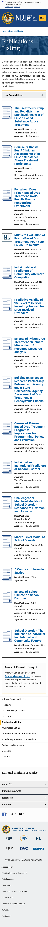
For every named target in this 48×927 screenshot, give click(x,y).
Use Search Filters (14, 95)
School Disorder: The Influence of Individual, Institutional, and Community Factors (30, 635)
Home (4, 31)
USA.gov (5, 910)
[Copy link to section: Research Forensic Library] (35, 667)
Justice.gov (6, 916)
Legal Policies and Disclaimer (14, 891)
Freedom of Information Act (13, 904)
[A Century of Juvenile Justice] (7, 579)
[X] (13, 815)
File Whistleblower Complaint (14, 873)
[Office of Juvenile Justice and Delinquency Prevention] (9, 851)
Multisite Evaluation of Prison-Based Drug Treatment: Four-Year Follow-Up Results (29, 240)
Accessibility (7, 867)
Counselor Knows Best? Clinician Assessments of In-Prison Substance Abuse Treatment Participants (27, 155)
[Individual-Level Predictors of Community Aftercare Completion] (7, 277)
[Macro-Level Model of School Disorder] (7, 547)
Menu (42, 18)
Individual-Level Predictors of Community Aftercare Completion (29, 272)
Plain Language (8, 879)
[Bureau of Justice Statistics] (24, 841)
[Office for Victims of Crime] (24, 850)
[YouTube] (21, 815)
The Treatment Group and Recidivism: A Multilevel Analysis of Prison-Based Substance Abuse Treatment (29, 116)
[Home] (26, 18)
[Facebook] (5, 815)
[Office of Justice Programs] (8, 18)
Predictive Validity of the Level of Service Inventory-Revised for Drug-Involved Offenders (29, 306)
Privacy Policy (7, 885)
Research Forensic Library (17, 676)
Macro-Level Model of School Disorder (29, 538)
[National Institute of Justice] (38, 840)
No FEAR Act (7, 897)
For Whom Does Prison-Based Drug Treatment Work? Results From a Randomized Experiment (27, 198)
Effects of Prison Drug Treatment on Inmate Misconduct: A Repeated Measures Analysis (29, 345)
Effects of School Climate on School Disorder (27, 595)
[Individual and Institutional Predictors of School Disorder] (7, 472)
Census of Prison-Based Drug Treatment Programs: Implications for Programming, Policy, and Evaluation (29, 432)
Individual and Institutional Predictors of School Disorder (30, 466)
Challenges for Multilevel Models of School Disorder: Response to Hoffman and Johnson (29, 504)
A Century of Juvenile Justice (29, 571)
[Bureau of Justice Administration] (9, 840)
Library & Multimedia (15, 31)
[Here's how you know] (24, 4)
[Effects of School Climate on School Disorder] (7, 602)
